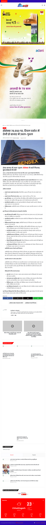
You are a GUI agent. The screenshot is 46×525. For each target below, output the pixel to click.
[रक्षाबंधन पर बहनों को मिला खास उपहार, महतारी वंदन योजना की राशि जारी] (6, 466)
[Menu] (1, 5)
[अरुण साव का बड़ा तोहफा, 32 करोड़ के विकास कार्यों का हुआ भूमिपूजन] (6, 461)
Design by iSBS (20, 522)
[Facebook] (12, 315)
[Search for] (44, 5)
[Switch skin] (42, 5)
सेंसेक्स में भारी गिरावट (31, 303)
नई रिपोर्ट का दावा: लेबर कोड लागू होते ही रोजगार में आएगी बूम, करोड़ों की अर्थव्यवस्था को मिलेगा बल (8, 355)
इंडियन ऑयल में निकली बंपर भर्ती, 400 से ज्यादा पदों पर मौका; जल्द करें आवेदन (25, 475)
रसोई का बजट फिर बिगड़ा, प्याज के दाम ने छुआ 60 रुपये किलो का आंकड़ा (24, 480)
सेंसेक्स (25, 168)
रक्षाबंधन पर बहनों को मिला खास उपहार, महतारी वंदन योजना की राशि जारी (24, 464)
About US (38, 522)
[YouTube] (15, 315)
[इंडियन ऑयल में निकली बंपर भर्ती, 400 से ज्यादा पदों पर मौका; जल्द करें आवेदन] (6, 477)
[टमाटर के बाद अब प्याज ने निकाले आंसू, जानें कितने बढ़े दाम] (23, 390)
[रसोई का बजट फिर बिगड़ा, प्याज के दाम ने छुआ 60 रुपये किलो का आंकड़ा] (6, 482)
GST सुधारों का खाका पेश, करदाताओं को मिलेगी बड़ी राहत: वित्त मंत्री (37, 355)
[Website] (11, 315)
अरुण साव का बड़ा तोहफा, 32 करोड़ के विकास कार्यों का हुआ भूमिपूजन (23, 459)
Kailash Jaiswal (16, 138)
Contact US (42, 522)
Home (4, 125)
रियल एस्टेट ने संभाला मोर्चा (16, 303)
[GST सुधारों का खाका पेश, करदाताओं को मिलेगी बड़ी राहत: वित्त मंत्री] (37, 349)
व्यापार (8, 125)
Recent (12, 455)
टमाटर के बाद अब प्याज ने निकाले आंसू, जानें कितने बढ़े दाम (22, 438)
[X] (14, 315)
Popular (34, 455)
